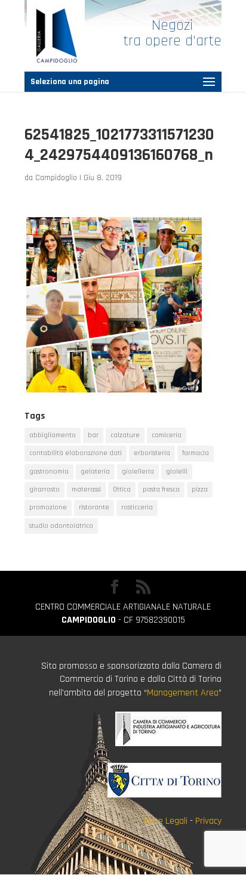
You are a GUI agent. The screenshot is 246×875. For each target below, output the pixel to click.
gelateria (95, 471)
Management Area (183, 693)
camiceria (167, 435)
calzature (125, 435)
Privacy (208, 821)
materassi (86, 489)
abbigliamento (52, 435)
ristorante (94, 507)
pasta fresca (161, 489)
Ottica (122, 489)
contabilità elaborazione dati (75, 453)
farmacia (195, 453)
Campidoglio (56, 177)
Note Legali (165, 821)
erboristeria (152, 453)
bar (93, 435)
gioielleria (138, 471)
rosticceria (137, 507)
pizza (200, 489)
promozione (48, 507)
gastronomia (49, 471)
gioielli (176, 471)
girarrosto (44, 489)
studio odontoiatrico (61, 525)
